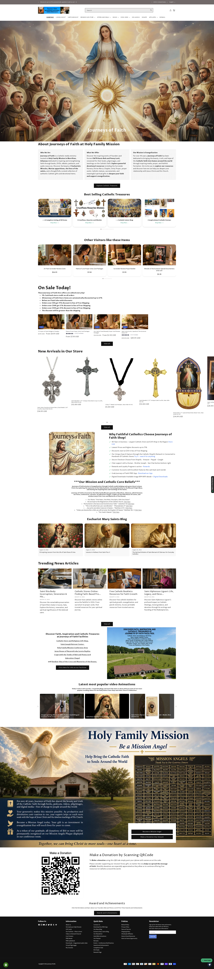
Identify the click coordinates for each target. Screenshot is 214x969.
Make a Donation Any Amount (152, 837)
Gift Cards (69, 929)
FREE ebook (69, 938)
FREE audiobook (70, 940)
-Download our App (144, 473)
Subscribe (152, 936)
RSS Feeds (96, 950)
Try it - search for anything (144, 456)
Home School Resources (128, 936)
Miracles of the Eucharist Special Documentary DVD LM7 (159, 270)
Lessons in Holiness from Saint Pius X (98, 552)
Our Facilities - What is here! (74, 931)
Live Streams (69, 936)
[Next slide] (176, 706)
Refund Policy (125, 924)
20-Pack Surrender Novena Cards (55, 269)
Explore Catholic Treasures (107, 186)
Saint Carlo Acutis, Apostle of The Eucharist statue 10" (134, 332)
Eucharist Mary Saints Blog (101, 931)
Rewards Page (97, 952)
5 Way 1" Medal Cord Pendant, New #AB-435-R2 (119, 404)
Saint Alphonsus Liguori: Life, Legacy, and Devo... (159, 592)
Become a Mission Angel (152, 832)
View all (107, 344)
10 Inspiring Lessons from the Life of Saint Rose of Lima (57, 552)
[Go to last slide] (38, 706)
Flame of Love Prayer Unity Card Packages (89, 269)
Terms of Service (126, 929)
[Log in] (170, 10)
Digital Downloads (160, 477)
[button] (87, 17)
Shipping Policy (125, 931)
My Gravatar (69, 947)
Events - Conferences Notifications (104, 943)
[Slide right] (111, 422)
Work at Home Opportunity (129, 938)
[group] (75, 334)
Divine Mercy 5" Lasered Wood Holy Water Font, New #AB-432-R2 (188, 413)
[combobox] (119, 10)
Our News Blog (98, 929)
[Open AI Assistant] (209, 964)
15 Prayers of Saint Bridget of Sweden (48, 331)
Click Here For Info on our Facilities (72, 667)
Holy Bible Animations (100, 936)
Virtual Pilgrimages (71, 945)
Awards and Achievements (107, 913)
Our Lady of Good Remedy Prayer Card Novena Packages (107, 332)
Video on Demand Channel (73, 934)
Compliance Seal (98, 947)
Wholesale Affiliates (127, 934)
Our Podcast (97, 938)
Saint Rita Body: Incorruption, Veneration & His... (53, 594)
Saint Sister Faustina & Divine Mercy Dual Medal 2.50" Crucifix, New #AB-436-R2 (52, 408)
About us (68, 924)
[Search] (151, 10)
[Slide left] (103, 422)
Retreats (96, 940)
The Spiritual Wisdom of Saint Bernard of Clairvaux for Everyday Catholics (153, 553)
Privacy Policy (125, 927)
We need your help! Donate (73, 927)
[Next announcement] (152, 2)
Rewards (146, 467)
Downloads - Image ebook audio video (77, 943)
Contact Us (97, 924)
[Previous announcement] (38, 2)
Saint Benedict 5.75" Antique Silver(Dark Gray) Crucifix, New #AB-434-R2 (87, 401)
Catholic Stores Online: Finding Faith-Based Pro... (88, 592)
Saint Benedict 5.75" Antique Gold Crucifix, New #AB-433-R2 (154, 401)
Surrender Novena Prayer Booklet (124, 269)
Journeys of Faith (51, 964)
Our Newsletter (98, 934)
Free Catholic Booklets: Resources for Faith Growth (123, 592)
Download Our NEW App (101, 927)
